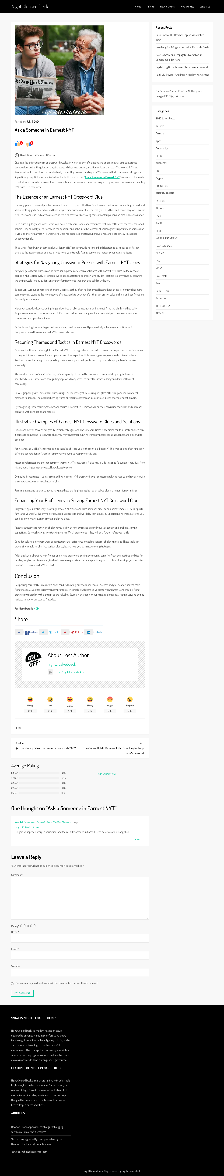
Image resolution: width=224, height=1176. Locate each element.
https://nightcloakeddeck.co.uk (71, 672)
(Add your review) (106, 774)
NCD (36, 608)
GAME (159, 223)
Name (15, 932)
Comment (17, 874)
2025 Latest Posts (165, 118)
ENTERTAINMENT (165, 193)
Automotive (162, 148)
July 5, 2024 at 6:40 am (27, 827)
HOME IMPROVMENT (166, 238)
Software (161, 298)
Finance (160, 208)
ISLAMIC (160, 253)
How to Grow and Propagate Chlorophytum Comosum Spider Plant (179, 57)
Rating (15, 926)
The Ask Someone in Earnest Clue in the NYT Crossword (44, 822)
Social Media (162, 291)
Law (158, 261)
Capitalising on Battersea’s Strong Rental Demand (182, 67)
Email (15, 949)
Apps (158, 141)
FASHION (160, 201)
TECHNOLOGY (163, 306)
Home (138, 6)
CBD (158, 171)
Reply (138, 839)
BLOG (18, 728)
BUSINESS (161, 163)
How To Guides (167, 6)
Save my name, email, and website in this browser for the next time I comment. (57, 983)
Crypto (159, 178)
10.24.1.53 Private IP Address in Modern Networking (182, 74)
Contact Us (205, 6)
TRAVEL (160, 313)
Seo (158, 283)
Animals (160, 133)
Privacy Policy (187, 6)
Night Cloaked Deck (30, 6)
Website (15, 966)
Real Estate (161, 276)
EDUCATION (162, 186)
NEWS (159, 268)
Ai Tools (150, 6)
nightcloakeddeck (62, 664)
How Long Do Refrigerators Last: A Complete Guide (182, 47)
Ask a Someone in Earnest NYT (102, 177)
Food (158, 216)
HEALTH (160, 231)
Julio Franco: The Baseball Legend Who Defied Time (180, 37)
